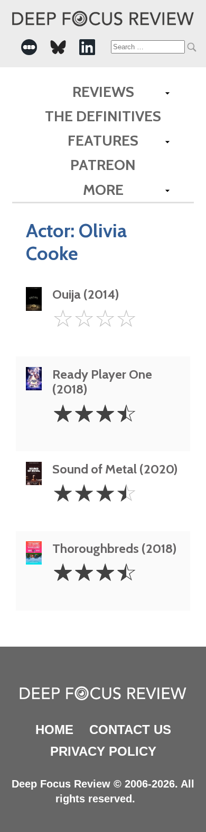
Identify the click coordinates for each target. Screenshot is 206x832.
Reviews (103, 92)
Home (54, 729)
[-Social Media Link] (29, 47)
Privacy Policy (103, 751)
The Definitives (103, 116)
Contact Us (130, 729)
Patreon (103, 165)
